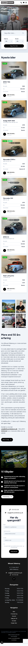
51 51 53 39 (15, 509)
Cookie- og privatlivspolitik (14, 638)
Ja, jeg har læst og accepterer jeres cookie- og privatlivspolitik (14, 547)
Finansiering (6, 496)
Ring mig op (14, 551)
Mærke (6, 38)
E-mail (4, 537)
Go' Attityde (14, 639)
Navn (4, 524)
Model (16, 38)
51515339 (4, 431)
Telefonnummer (6, 531)
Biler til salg (6, 439)
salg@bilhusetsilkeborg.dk (9, 429)
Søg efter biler (14, 46)
